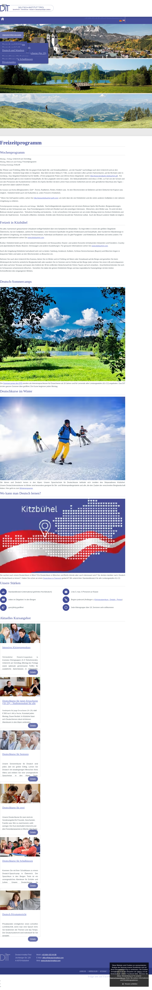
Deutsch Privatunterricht (14, 914)
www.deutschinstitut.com (50, 961)
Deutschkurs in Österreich (52, 578)
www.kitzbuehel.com (36, 238)
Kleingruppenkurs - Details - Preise (108, 600)
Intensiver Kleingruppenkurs (16, 647)
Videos (139, 971)
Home (2, 19)
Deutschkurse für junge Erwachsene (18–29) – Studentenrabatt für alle (20, 702)
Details (33, 672)
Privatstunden (9, 62)
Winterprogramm (26, 488)
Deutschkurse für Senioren (15, 754)
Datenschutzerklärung (117, 978)
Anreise (82, 971)
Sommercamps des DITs (12, 383)
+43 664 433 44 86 (49, 955)
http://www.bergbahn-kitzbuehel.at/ (103, 176)
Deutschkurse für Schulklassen (17, 860)
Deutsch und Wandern (13, 50)
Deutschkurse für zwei (13, 807)
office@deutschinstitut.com (53, 958)
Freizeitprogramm (11, 35)
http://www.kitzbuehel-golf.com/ (46, 198)
